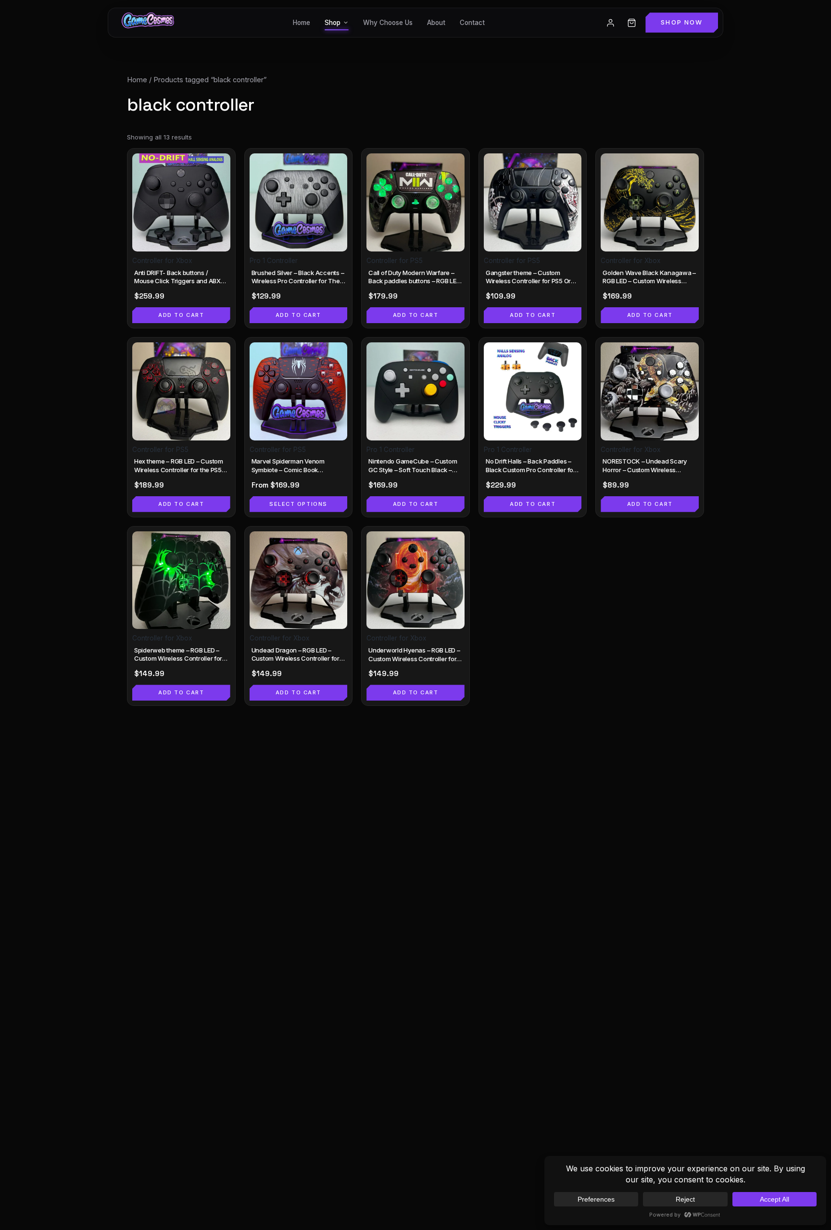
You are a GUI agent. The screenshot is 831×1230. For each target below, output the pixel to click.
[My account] (610, 22)
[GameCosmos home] (147, 22)
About (436, 22)
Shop (332, 22)
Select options (298, 504)
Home (301, 22)
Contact (472, 22)
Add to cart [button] (181, 315)
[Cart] (631, 22)
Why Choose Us (388, 22)
